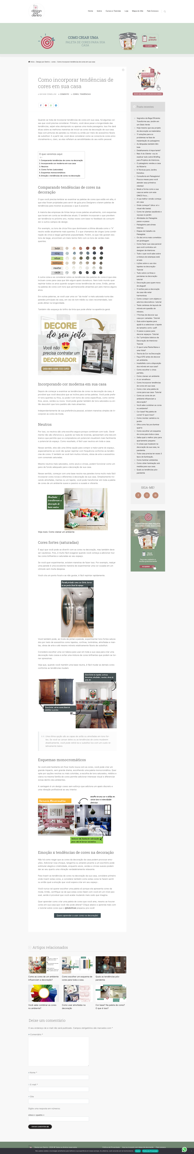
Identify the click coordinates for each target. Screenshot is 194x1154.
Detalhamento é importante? (149, 150)
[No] (191, 1151)
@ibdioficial (70, 908)
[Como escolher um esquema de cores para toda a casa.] (77, 972)
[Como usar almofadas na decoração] (77, 1001)
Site (32, 1096)
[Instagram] (147, 495)
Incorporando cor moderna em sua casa (58, 163)
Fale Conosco (153, 11)
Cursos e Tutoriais (113, 11)
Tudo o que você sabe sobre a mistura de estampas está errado (149, 257)
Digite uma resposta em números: (44, 1108)
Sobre (99, 11)
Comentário (36, 1034)
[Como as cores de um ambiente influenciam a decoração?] (43, 972)
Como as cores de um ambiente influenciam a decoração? (146, 398)
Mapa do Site (137, 11)
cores (76, 94)
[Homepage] (36, 11)
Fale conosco (161, 1147)
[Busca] (163, 8)
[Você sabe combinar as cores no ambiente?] (43, 1001)
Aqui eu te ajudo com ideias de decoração (137, 1147)
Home (90, 11)
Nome (33, 1072)
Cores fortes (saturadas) (52, 169)
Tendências (85, 94)
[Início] (31, 1147)
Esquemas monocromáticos (53, 173)
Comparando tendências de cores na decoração (62, 160)
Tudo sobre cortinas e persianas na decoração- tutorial (147, 276)
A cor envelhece (143, 379)
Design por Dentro (41, 1147)
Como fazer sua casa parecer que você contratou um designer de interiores (149, 247)
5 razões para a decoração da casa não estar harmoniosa (148, 292)
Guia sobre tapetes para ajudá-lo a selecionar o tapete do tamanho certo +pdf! (149, 324)
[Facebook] (138, 495)
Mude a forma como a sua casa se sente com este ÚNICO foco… (148, 192)
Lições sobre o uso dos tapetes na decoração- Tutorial (146, 266)
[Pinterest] (155, 495)
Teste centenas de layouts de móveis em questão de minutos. (149, 308)
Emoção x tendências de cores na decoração (60, 176)
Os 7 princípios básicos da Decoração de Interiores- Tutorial (148, 340)
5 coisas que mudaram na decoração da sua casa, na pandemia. (148, 447)
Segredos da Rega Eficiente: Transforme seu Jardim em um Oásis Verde (148, 121)
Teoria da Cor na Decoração (149, 354)
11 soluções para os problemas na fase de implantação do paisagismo (148, 137)
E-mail (34, 1084)
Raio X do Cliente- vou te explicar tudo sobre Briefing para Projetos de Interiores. (148, 157)
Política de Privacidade (111, 1147)
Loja (126, 11)
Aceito (138, 1151)
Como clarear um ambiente (61, 532)
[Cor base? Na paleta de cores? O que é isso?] (111, 1001)
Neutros (44, 166)
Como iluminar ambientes (147, 460)
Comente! (64, 94)
